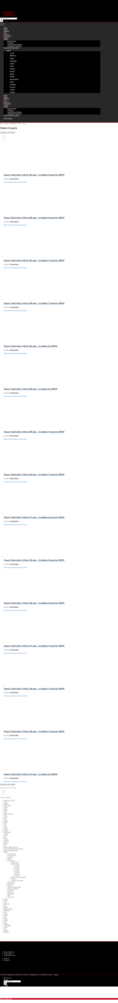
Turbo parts (10, 897)
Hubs (9, 895)
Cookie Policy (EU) (9, 15)
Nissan (6, 829)
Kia (5, 845)
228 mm (20, 567)
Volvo (5, 898)
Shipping (6, 932)
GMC (5, 812)
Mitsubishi (7, 910)
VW (5, 928)
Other (5, 802)
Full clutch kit (11, 854)
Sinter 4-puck (15, 862)
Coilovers (10, 857)
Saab (5, 912)
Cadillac (6, 804)
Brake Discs (7, 805)
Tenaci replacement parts (11, 850)
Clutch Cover (11, 882)
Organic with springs (17, 880)
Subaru (6, 839)
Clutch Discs (13, 123)
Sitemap (56, 975)
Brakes (9, 859)
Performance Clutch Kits (14, 46)
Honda (6, 822)
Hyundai (6, 840)
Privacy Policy (8, 13)
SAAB (6, 834)
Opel (5, 825)
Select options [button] (14, 179)
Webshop (6, 31)
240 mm (20, 610)
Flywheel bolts (11, 855)
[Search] (1, 21)
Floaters (9, 885)
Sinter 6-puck (16, 182)
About (5, 29)
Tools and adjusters (13, 888)
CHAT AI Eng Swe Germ (11, 48)
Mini (5, 819)
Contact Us (7, 960)
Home (5, 28)
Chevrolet (6, 903)
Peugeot (6, 923)
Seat (5, 837)
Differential (10, 893)
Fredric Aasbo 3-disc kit (11, 847)
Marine (6, 930)
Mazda (6, 907)
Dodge (6, 807)
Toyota (6, 827)
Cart (5, 33)
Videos (6, 39)
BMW (6, 123)
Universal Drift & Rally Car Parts (13, 849)
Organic (13, 878)
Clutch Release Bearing (14, 887)
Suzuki (6, 820)
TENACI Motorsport (7, 975)
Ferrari (6, 817)
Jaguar (5, 844)
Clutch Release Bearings (14, 44)
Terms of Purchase (9, 12)
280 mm (17, 875)
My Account (7, 36)
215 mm (20, 524)
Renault (6, 830)
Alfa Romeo (7, 925)
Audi (5, 815)
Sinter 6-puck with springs (18, 877)
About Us (6, 958)
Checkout (6, 34)
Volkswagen (7, 832)
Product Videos (11, 41)
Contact (6, 38)
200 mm (6, 225)
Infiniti (6, 842)
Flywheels (10, 43)
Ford (5, 824)
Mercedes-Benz (8, 814)
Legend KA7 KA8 (9, 800)
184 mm (6, 182)
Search (6, 979)
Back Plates (10, 883)
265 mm (17, 874)
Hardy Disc (10, 892)
